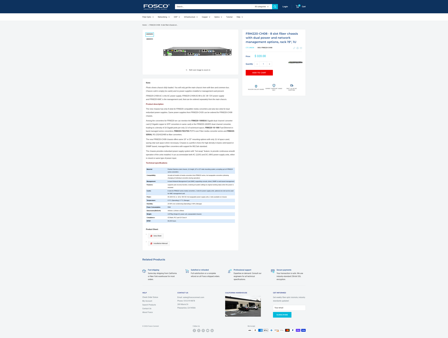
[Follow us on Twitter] (198, 330)
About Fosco (147, 312)
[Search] (275, 6)
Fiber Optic (146, 17)
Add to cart (259, 73)
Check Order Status (150, 297)
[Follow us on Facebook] (194, 330)
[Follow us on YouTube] (207, 330)
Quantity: (249, 64)
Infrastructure (189, 17)
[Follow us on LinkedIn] (212, 330)
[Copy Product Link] (294, 48)
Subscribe (282, 315)
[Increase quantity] (269, 64)
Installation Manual (161, 243)
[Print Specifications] (297, 48)
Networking (162, 17)
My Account (147, 301)
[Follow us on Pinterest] (203, 330)
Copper (205, 17)
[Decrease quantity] (257, 64)
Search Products (149, 305)
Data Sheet (157, 236)
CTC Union (250, 48)
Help (238, 17)
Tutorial (229, 17)
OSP (175, 17)
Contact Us (146, 308)
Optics (217, 17)
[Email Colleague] (301, 48)
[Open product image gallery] (295, 62)
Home (144, 25)
